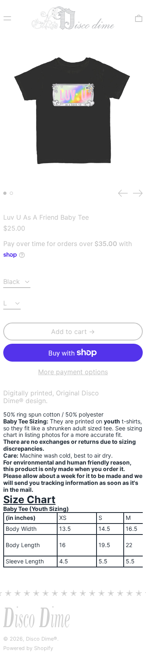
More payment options (73, 372)
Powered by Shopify (28, 648)
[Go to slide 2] (11, 193)
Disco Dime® (41, 639)
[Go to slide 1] (4, 193)
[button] (139, 18)
